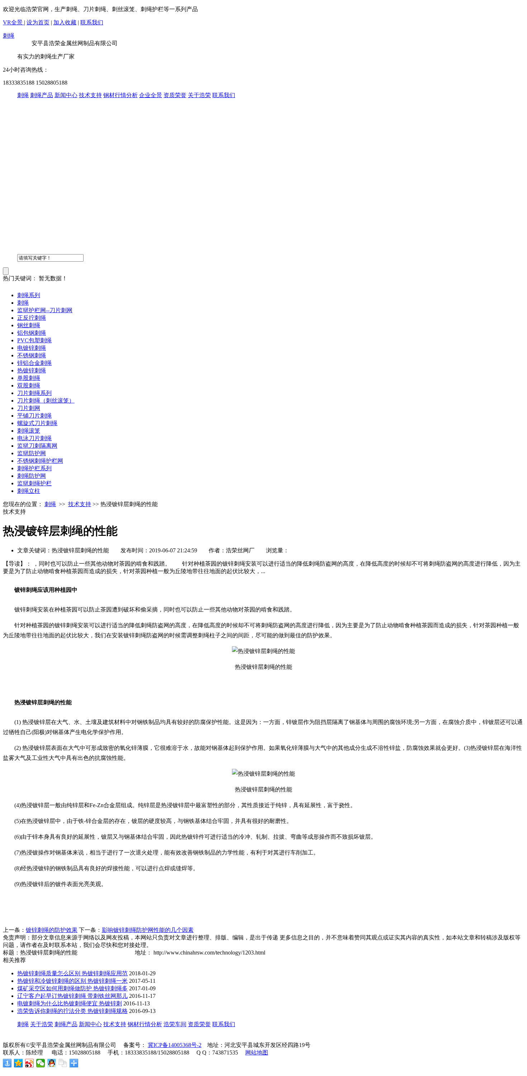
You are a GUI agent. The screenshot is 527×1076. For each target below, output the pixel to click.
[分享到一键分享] (7, 1063)
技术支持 (90, 95)
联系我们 (91, 22)
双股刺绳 (28, 385)
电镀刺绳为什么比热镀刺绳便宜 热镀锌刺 (69, 1003)
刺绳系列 (28, 295)
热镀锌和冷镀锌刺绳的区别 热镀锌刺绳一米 (72, 981)
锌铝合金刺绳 (34, 363)
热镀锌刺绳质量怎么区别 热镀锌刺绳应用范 (72, 973)
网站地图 (256, 1052)
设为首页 (38, 22)
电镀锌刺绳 (31, 348)
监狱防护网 (31, 453)
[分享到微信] (40, 1063)
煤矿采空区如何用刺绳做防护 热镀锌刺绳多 (72, 988)
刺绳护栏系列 (34, 468)
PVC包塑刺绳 (34, 340)
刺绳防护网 (31, 476)
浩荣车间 (174, 1024)
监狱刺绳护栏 (34, 483)
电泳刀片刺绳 (34, 438)
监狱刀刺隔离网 (37, 446)
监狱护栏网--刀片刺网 (44, 310)
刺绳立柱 (28, 491)
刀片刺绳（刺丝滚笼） (46, 400)
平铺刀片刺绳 (34, 416)
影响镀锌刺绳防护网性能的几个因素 (148, 930)
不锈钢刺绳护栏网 (40, 461)
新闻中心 (65, 95)
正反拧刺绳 (31, 318)
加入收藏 (64, 22)
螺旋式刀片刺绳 (37, 423)
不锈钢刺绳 (31, 355)
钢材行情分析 (120, 95)
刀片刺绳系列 (34, 393)
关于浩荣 (199, 95)
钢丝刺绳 (28, 325)
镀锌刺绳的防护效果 (51, 930)
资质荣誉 (174, 95)
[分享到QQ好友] (51, 1063)
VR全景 (13, 22)
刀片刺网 (28, 408)
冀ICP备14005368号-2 (174, 1045)
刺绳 (8, 36)
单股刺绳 (28, 378)
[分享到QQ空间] (18, 1063)
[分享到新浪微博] (29, 1063)
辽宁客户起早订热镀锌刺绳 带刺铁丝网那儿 (72, 996)
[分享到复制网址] (62, 1063)
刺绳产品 (41, 95)
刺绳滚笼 (28, 431)
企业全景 (150, 95)
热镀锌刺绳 (31, 370)
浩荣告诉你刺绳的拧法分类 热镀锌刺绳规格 (72, 1011)
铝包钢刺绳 (31, 333)
